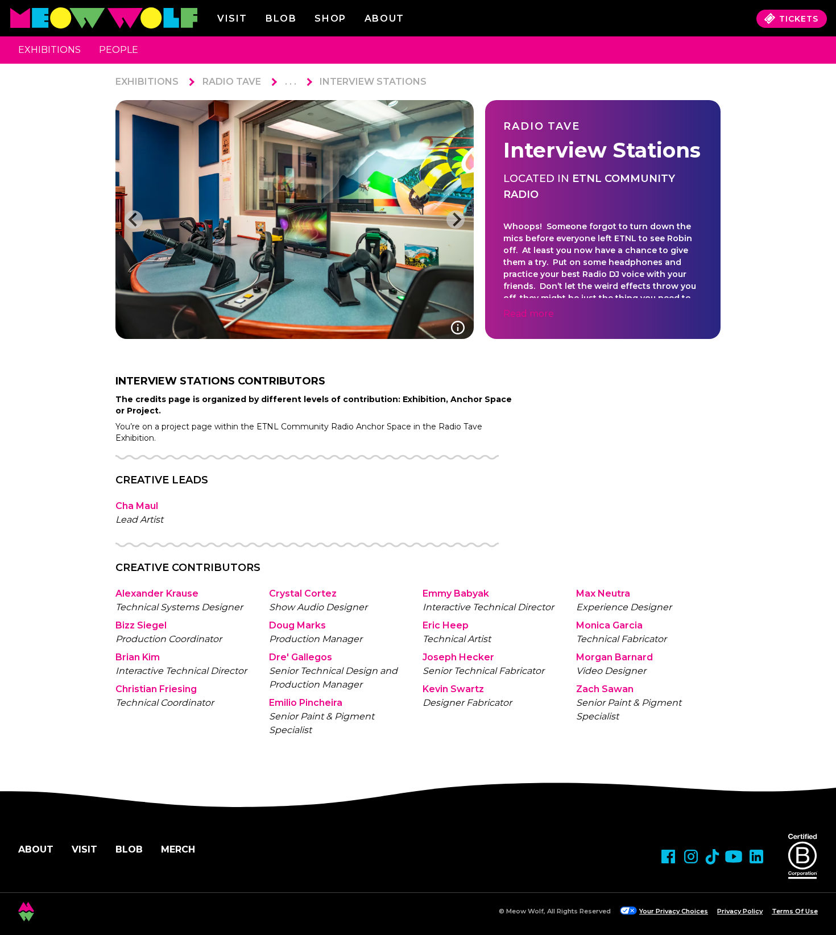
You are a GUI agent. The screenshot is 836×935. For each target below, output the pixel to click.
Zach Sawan (605, 689)
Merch (178, 849)
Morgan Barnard (614, 657)
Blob (281, 18)
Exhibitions (49, 49)
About (35, 849)
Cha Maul (136, 505)
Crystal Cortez (303, 593)
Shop (330, 18)
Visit (232, 18)
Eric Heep (446, 625)
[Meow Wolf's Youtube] (734, 856)
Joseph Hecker (458, 657)
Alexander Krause (156, 593)
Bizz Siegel (141, 625)
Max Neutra (603, 593)
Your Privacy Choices (673, 911)
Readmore (528, 313)
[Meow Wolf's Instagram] (691, 856)
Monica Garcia (609, 625)
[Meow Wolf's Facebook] (668, 856)
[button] (134, 219)
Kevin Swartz (453, 689)
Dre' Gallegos (300, 657)
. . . (290, 81)
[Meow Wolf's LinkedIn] (756, 856)
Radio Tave (231, 81)
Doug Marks (297, 625)
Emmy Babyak (456, 593)
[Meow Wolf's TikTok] (712, 856)
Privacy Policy (740, 911)
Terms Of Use (795, 911)
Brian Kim (137, 657)
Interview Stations (373, 81)
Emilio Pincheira (305, 702)
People (118, 49)
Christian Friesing (156, 689)
